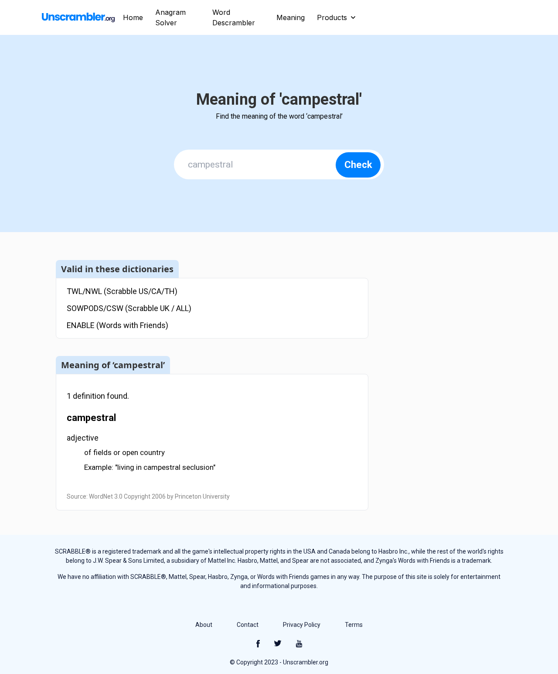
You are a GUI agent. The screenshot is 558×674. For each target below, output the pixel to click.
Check (358, 164)
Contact (248, 624)
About (203, 624)
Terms (354, 624)
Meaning (290, 17)
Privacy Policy (301, 624)
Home (133, 17)
